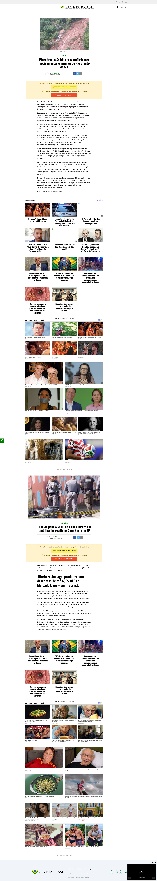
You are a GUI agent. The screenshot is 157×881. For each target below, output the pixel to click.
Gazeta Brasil (54, 536)
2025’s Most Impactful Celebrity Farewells (74, 384)
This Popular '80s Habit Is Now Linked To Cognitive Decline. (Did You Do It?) (42, 769)
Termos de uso (73, 874)
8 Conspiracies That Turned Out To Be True (35, 337)
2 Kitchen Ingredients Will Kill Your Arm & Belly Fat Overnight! (39, 796)
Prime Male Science (30, 820)
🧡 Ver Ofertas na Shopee (64, 95)
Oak (26, 797)
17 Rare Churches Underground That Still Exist (36, 461)
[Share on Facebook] (74, 73)
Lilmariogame (68, 848)
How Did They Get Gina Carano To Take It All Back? (37, 410)
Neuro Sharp (28, 723)
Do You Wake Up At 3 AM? (31, 740)
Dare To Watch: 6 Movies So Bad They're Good (89, 356)
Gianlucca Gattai (55, 73)
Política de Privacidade (85, 874)
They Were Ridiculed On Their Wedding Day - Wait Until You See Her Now (82, 846)
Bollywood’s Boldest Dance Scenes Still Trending (89, 337)
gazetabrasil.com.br (69, 413)
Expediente (71, 869)
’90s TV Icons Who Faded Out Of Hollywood (62, 337)
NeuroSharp (80, 743)
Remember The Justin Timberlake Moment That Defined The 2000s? (41, 384)
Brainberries (28, 338)
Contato (95, 874)
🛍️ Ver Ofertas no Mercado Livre (64, 87)
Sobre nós (79, 869)
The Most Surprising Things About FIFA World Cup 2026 (78, 461)
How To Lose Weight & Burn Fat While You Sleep (36, 846)
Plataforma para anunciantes (91, 869)
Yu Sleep (27, 741)
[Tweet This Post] (77, 73)
